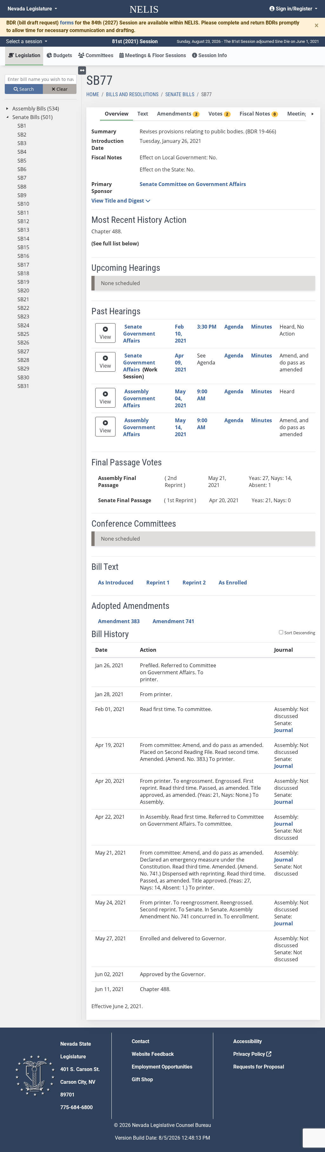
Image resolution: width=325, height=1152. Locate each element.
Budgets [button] (62, 55)
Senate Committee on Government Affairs (193, 184)
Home (92, 94)
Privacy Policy (249, 1054)
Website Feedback (153, 1054)
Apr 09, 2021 (180, 362)
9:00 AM (202, 395)
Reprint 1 (157, 582)
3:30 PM (206, 326)
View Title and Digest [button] (118, 200)
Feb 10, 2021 (180, 333)
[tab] (116, 114)
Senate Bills (179, 94)
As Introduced (115, 582)
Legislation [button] (27, 55)
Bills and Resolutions (132, 94)
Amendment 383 (119, 621)
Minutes (261, 326)
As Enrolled (233, 582)
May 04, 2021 (180, 398)
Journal (283, 730)
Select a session (24, 41)
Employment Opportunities (162, 1067)
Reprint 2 (194, 582)
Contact (140, 1041)
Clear (61, 89)
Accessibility (247, 1041)
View (105, 336)
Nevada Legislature (30, 9)
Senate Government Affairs (139, 333)
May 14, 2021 (180, 427)
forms (67, 23)
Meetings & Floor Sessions (155, 55)
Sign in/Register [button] (294, 9)
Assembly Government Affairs (139, 398)
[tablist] (203, 563)
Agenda (233, 326)
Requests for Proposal (258, 1067)
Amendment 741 (173, 621)
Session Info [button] (212, 55)
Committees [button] (98, 55)
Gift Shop (142, 1079)
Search (26, 89)
